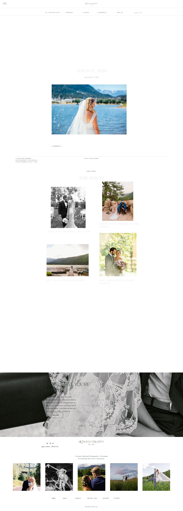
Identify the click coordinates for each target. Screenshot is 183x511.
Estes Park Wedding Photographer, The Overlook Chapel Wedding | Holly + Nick (26, 160)
